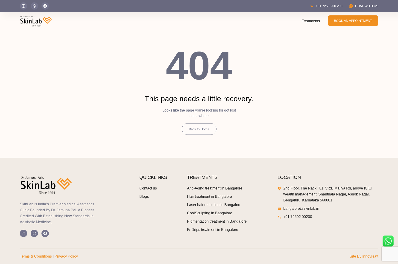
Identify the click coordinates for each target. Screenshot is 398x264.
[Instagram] (23, 6)
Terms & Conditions (36, 256)
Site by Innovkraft (364, 256)
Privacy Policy (66, 256)
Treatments (311, 21)
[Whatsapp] (34, 6)
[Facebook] (45, 6)
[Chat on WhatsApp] (388, 241)
